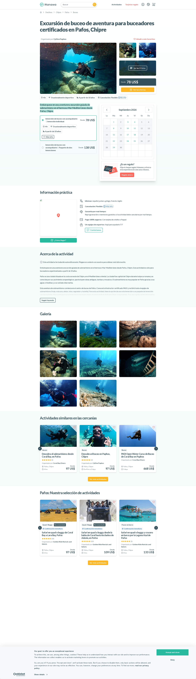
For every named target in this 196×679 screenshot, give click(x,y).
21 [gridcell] (107, 141)
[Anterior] (106, 109)
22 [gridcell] (114, 141)
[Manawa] (48, 4)
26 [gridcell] (142, 141)
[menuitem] (116, 4)
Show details (39, 674)
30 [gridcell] (121, 147)
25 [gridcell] (135, 141)
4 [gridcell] (134, 122)
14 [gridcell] (107, 135)
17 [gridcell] (128, 135)
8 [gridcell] (113, 128)
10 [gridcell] (128, 128)
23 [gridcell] (121, 141)
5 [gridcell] (141, 122)
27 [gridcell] (149, 141)
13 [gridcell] (149, 128)
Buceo (75, 12)
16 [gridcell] (121, 135)
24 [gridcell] (128, 141)
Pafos (67, 12)
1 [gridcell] (113, 122)
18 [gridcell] (135, 135)
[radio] (68, 128)
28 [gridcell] (107, 147)
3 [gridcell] (127, 122)
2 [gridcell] (120, 122)
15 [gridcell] (114, 135)
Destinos (48, 12)
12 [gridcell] (142, 128)
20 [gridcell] (149, 135)
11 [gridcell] (135, 128)
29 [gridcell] (114, 147)
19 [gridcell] (142, 135)
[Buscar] (94, 4)
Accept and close (172, 652)
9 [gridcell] (120, 128)
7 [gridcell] (106, 128)
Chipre (58, 12)
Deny (172, 660)
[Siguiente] (148, 109)
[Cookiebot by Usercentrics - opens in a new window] (19, 674)
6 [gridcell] (148, 122)
